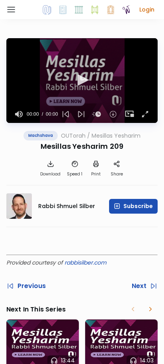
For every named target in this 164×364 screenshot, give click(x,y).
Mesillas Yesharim (116, 135)
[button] (146, 9)
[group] (19, 114)
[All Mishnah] (63, 9)
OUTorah (73, 135)
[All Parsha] (94, 9)
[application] (82, 80)
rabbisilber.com (85, 263)
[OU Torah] (47, 9)
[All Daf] (110, 9)
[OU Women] (126, 9)
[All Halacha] (78, 9)
